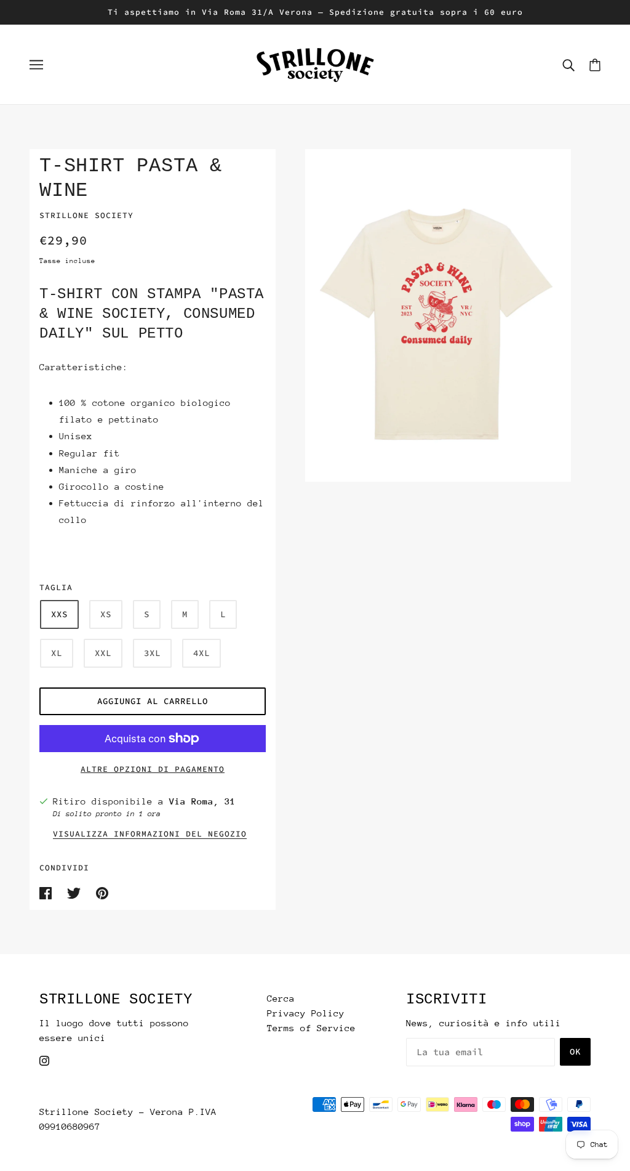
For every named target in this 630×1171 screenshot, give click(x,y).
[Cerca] (568, 64)
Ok (575, 1051)
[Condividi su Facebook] (48, 892)
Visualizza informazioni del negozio (150, 834)
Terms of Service (311, 1028)
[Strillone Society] (315, 63)
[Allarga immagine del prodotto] (438, 315)
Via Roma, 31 (202, 801)
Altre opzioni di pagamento (153, 769)
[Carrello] (595, 64)
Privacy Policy (306, 1013)
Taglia (56, 587)
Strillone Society (86, 215)
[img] (44, 1060)
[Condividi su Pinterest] (102, 892)
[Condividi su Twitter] (76, 892)
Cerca (281, 998)
